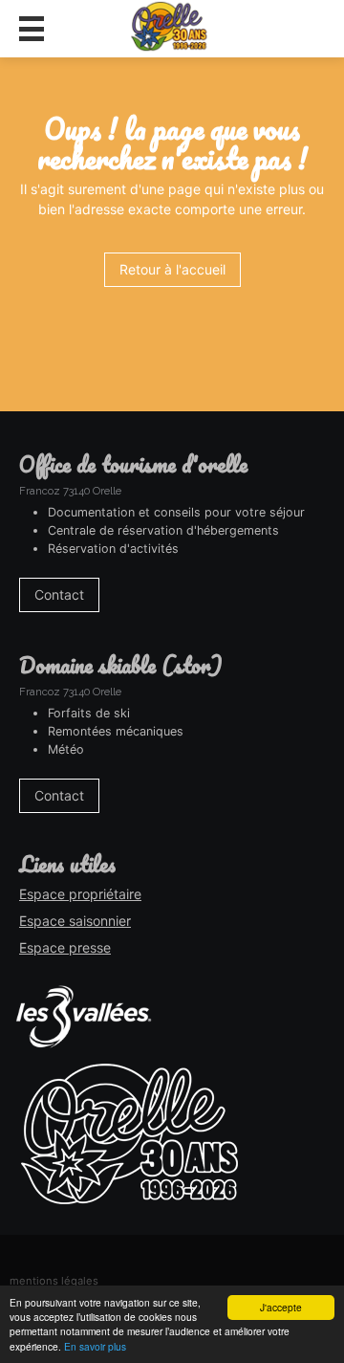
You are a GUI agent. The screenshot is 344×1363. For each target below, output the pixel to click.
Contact (59, 594)
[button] (31, 28)
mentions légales (54, 1280)
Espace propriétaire (80, 894)
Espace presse (65, 947)
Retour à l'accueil (172, 269)
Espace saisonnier (75, 920)
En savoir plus (95, 1346)
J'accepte (281, 1307)
